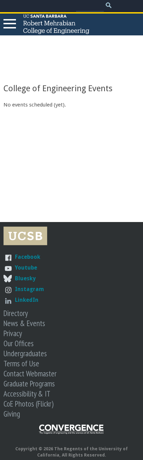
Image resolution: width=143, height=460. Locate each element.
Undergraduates (25, 353)
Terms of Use (21, 363)
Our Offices (18, 343)
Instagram (29, 289)
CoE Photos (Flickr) (28, 404)
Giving (11, 414)
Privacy (12, 333)
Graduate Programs (29, 383)
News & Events (24, 323)
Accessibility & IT (26, 394)
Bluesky (25, 278)
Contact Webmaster (30, 373)
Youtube (26, 267)
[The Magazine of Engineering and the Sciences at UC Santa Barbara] (71, 432)
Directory (15, 313)
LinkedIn (27, 300)
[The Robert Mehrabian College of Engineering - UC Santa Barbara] (56, 30)
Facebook (27, 257)
